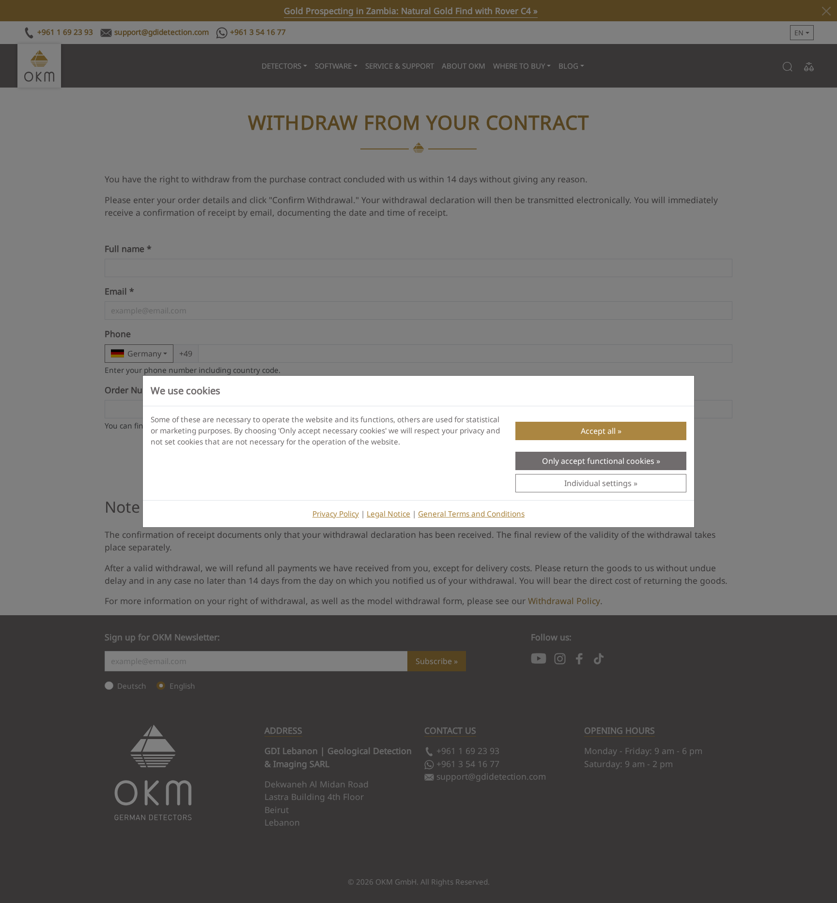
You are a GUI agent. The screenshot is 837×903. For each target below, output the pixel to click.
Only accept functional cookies (598, 461)
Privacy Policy (335, 514)
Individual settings (598, 483)
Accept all (598, 431)
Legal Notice (388, 514)
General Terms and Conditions (471, 514)
